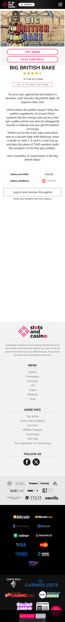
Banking (32, 394)
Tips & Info (32, 416)
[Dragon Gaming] (39, 483)
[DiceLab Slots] (17, 490)
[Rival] (20, 483)
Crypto (32, 390)
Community (32, 434)
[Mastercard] (44, 544)
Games (33, 372)
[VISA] (21, 544)
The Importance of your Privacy (32, 443)
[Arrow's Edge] (55, 483)
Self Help (32, 438)
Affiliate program (32, 429)
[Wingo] (32, 490)
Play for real (32, 59)
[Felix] (33, 497)
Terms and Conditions (32, 420)
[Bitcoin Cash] (44, 516)
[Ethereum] (21, 526)
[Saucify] (52, 497)
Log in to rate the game (32, 85)
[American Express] (21, 554)
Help (32, 399)
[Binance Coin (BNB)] (44, 535)
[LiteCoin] (44, 526)
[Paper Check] (32, 563)
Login (40, 616)
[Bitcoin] (21, 516)
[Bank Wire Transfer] (44, 554)
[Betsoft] (48, 490)
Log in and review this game (32, 192)
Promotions (32, 376)
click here (46, 354)
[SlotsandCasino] (9, 4)
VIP (33, 385)
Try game (32, 52)
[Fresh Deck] (14, 497)
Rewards (32, 381)
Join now (32, 425)
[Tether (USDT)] (21, 535)
